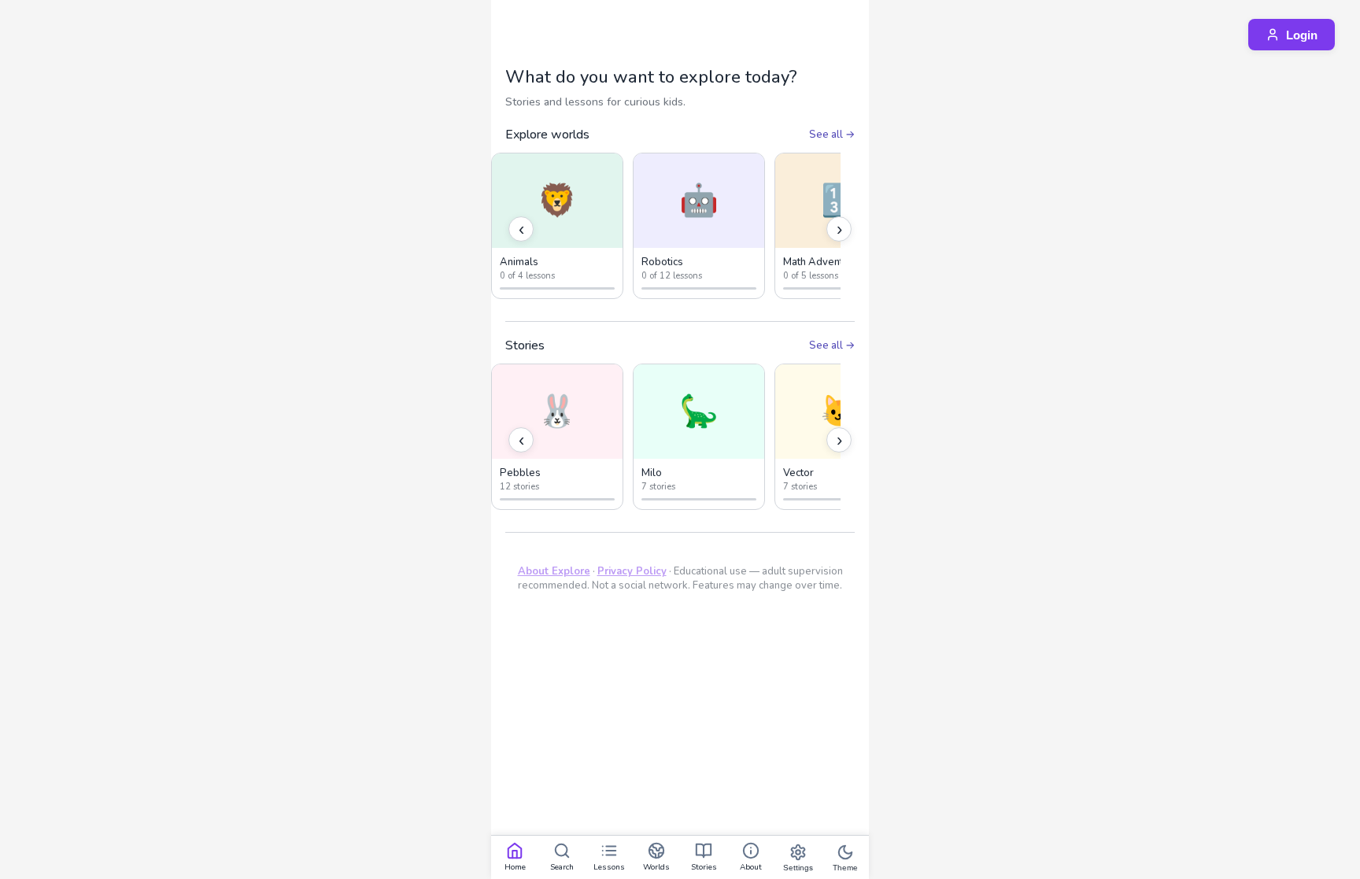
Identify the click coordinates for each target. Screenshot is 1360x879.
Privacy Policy (632, 571)
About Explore (554, 571)
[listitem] (557, 226)
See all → (832, 134)
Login (1302, 35)
